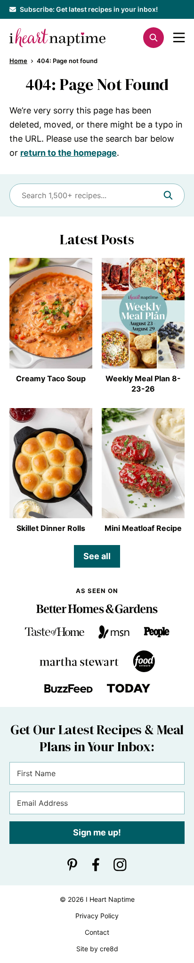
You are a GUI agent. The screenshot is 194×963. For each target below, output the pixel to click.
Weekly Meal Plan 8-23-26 (143, 383)
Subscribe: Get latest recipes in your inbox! (89, 9)
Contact (97, 932)
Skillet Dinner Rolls (50, 528)
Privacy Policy (97, 916)
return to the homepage (68, 153)
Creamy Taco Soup (51, 378)
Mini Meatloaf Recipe (143, 528)
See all (97, 556)
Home (18, 60)
